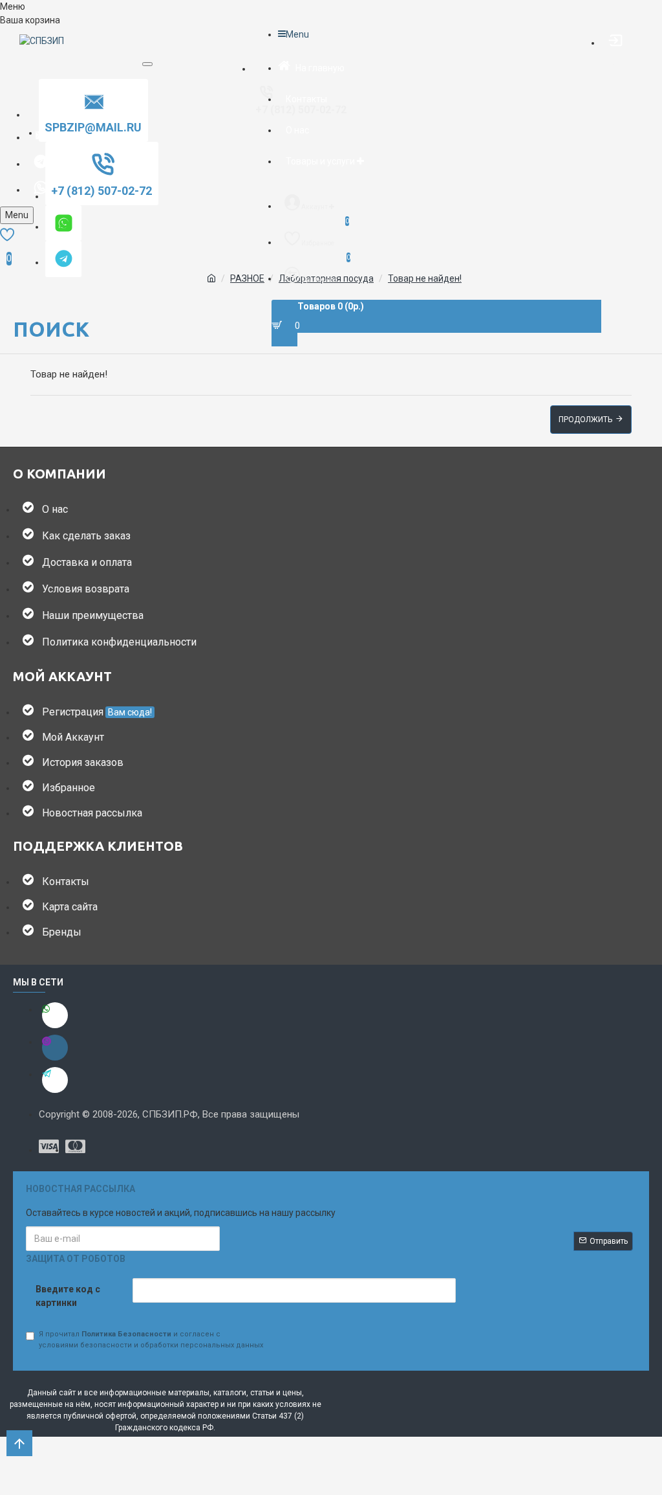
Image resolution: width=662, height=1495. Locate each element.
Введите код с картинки (68, 1296)
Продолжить (585, 419)
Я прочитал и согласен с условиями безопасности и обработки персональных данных (151, 1339)
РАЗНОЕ (247, 278)
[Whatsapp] (55, 1015)
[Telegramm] (55, 1080)
